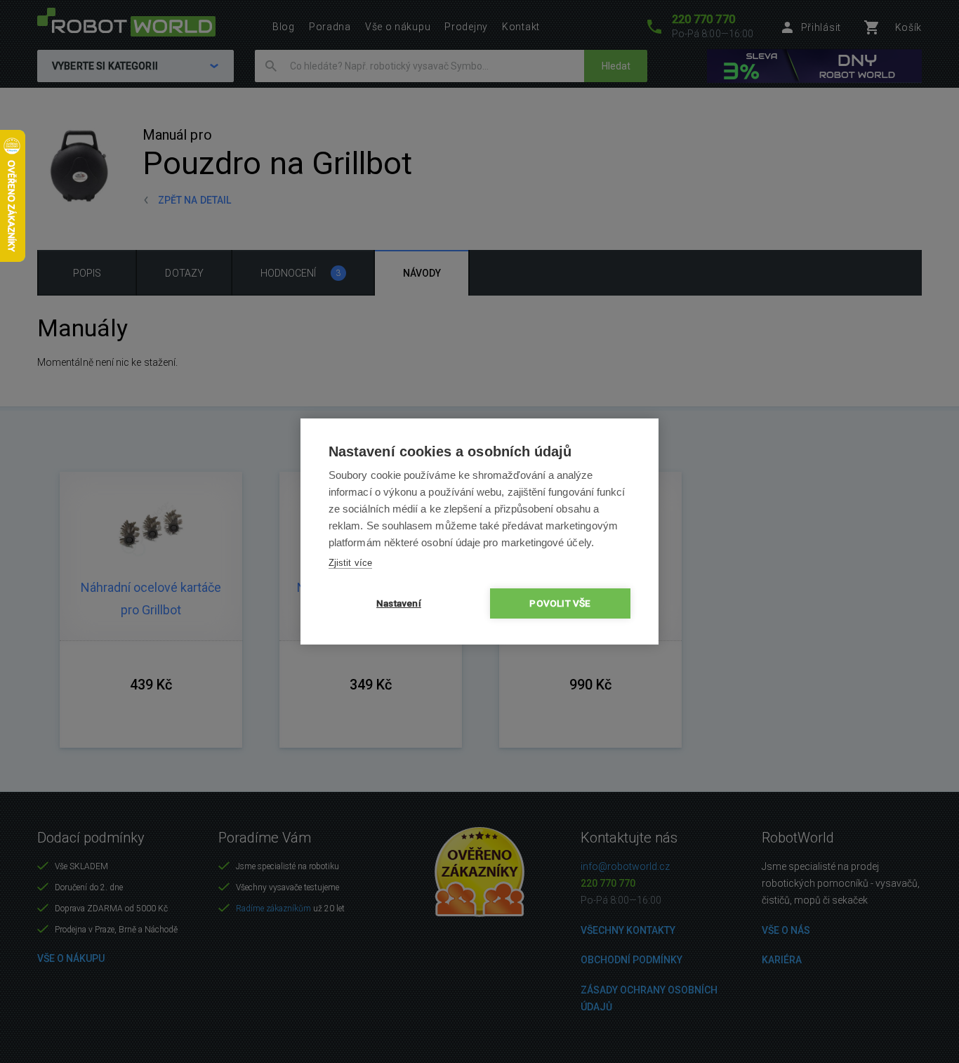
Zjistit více (350, 562)
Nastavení (398, 603)
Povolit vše (559, 603)
